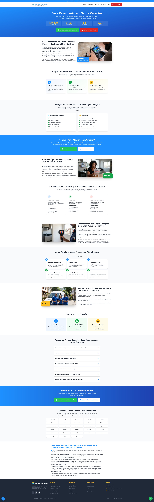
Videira (64, 436)
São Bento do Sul (89, 426)
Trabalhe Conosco (90, 491)
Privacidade (109, 498)
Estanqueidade (72, 491)
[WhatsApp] (151, 499)
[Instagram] (36, 492)
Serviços (97, 4)
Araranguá (102, 429)
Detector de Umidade (73, 493)
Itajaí (52, 422)
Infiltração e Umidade (54, 488)
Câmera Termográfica (73, 486)
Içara (77, 436)
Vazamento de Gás (54, 493)
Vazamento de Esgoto (54, 491)
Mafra (102, 432)
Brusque (64, 426)
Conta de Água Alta (54, 485)
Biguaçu (64, 432)
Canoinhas (52, 436)
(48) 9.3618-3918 (110, 485)
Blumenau (77, 419)
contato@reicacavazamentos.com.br (114, 488)
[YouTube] (39, 492)
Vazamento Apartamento (55, 486)
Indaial (77, 432)
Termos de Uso (119, 498)
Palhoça (101, 422)
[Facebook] (33, 492)
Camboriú (65, 429)
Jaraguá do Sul (77, 422)
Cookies (113, 498)
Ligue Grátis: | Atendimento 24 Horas (78, 1)
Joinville (64, 419)
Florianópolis (52, 419)
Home (84, 4)
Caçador (102, 426)
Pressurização (71, 490)
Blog (108, 4)
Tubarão (77, 426)
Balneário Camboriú (52, 426)
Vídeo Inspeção (72, 488)
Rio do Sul (89, 429)
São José (89, 419)
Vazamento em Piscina (54, 490)
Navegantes (77, 429)
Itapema (89, 432)
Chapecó (102, 419)
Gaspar (52, 432)
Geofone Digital (72, 485)
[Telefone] (3, 499)
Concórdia (52, 429)
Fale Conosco (103, 4)
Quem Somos (90, 4)
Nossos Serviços (90, 486)
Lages (89, 422)
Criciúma (64, 422)
